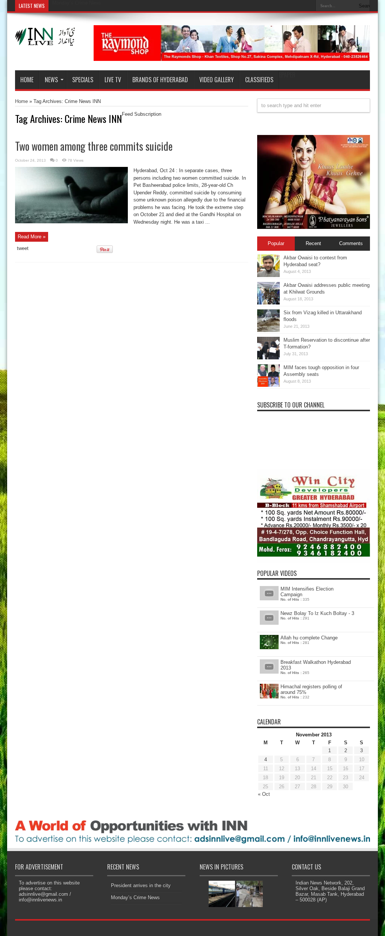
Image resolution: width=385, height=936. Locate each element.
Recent (313, 243)
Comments (351, 243)
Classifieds (259, 79)
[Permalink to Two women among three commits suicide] (71, 221)
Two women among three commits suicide (94, 146)
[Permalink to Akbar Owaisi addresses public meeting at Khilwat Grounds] (268, 303)
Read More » (31, 236)
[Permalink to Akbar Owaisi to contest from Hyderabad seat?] (268, 275)
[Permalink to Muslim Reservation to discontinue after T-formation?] (268, 357)
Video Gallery (216, 79)
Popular (276, 243)
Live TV (113, 79)
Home (26, 79)
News (51, 79)
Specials (82, 79)
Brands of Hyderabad (160, 79)
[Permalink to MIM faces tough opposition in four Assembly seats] (268, 385)
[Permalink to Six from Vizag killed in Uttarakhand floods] (268, 330)
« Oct (264, 794)
